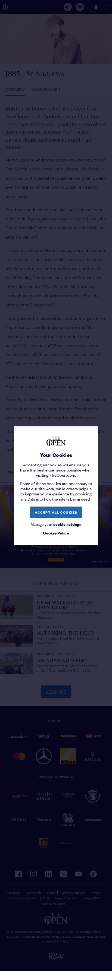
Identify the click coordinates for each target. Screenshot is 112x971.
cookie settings (67, 524)
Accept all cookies (56, 512)
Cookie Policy (56, 533)
